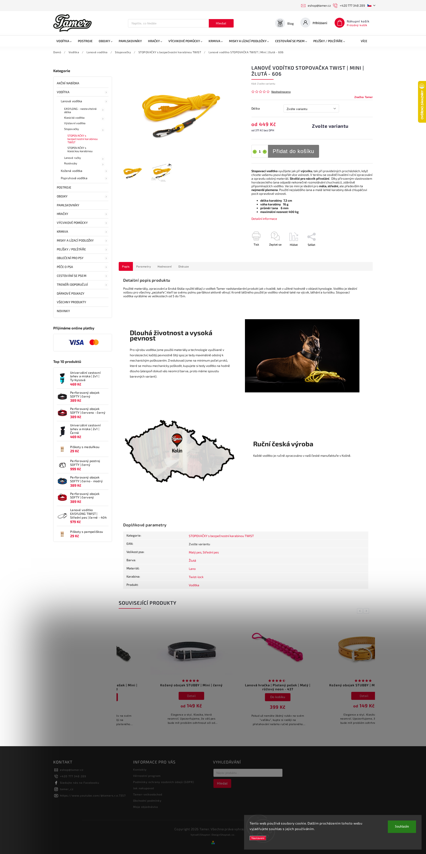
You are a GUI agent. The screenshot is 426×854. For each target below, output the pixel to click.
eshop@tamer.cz (71, 769)
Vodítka (63, 92)
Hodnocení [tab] (165, 266)
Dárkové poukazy (71, 293)
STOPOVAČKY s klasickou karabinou (80, 149)
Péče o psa (65, 267)
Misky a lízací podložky (75, 240)
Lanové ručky (72, 157)
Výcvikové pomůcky (72, 222)
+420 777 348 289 (73, 776)
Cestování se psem (71, 275)
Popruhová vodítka (74, 178)
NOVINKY (63, 311)
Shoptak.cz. (227, 834)
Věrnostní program (147, 775)
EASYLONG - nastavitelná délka (80, 110)
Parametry (143, 266)
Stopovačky (71, 129)
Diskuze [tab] (183, 266)
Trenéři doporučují (72, 284)
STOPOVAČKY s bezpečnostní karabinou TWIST (82, 139)
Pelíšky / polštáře (71, 249)
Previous (361, 611)
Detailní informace (264, 218)
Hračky (62, 214)
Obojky (62, 196)
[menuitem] (64, 41)
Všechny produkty (71, 302)
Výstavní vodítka (75, 123)
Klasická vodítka (74, 117)
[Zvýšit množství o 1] (265, 152)
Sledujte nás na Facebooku (79, 782)
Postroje (64, 187)
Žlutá (192, 560)
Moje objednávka (145, 807)
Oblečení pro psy (70, 258)
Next (367, 611)
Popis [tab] (126, 266)
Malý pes (195, 552)
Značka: (363, 97)
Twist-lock (196, 577)
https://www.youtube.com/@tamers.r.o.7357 (93, 795)
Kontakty (140, 769)
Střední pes (211, 552)
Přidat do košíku (293, 151)
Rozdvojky (70, 163)
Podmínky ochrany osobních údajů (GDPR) (163, 782)
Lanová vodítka (71, 101)
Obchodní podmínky (147, 800)
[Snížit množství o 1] (255, 152)
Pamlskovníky (68, 205)
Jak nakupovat (143, 788)
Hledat (221, 23)
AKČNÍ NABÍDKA (68, 83)
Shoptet (205, 834)
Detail (159, 696)
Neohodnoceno (281, 91)
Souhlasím (402, 826)
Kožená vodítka (71, 171)
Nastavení (257, 838)
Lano (192, 569)
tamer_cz (66, 789)
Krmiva (62, 231)
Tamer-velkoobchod (147, 794)
